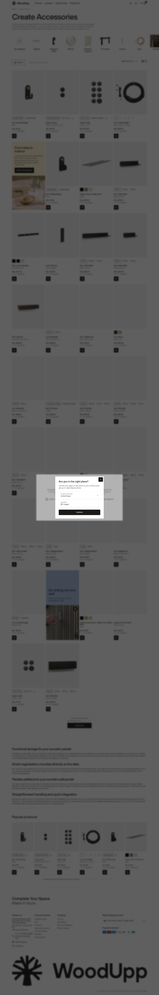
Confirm (79, 512)
